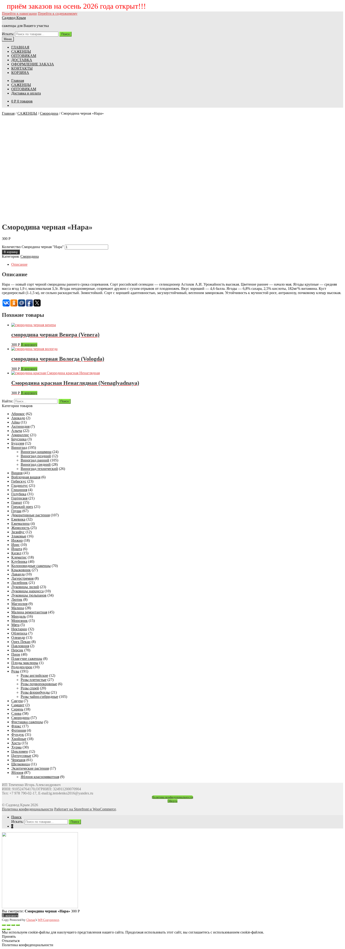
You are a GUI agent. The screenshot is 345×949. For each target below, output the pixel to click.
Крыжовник (21, 570)
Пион (15, 654)
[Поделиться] (8, 925)
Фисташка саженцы (27, 722)
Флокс (16, 726)
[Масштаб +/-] (18, 925)
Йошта (16, 549)
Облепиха (19, 633)
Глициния (19, 490)
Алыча (16, 431)
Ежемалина (20, 524)
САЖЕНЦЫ (21, 51)
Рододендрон (21, 667)
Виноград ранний (35, 460)
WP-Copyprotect (48, 920)
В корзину (11, 252)
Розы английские (34, 675)
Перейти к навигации (19, 13)
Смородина (49, 113)
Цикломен (19, 751)
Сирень (17, 709)
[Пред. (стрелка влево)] (4, 929)
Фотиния (18, 730)
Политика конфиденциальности (172, 797)
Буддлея (17, 443)
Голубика (18, 494)
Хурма (16, 747)
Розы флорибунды (35, 692)
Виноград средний (36, 464)
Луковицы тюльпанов (28, 595)
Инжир (17, 540)
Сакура (17, 701)
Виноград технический (39, 469)
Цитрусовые (21, 756)
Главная (17, 81)
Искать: (8, 34)
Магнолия (19, 604)
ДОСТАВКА (21, 60)
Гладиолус (19, 486)
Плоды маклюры (24, 663)
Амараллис (20, 435)
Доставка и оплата (26, 93)
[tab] (177, 264)
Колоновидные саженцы (31, 566)
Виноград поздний (36, 456)
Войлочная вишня (25, 477)
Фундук (17, 735)
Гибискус (18, 481)
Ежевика (18, 519)
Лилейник (19, 583)
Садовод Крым (14, 18)
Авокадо (18, 418)
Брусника (19, 439)
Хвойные (18, 739)
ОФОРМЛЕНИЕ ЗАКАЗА (32, 64)
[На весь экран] (13, 925)
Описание (19, 264)
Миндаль (18, 616)
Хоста (16, 743)
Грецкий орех (22, 507)
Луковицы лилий (25, 587)
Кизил (16, 553)
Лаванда (18, 574)
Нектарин (19, 629)
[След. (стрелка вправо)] (8, 929)
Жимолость (20, 528)
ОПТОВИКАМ (23, 56)
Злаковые (18, 536)
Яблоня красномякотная (40, 777)
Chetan (30, 920)
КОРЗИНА (20, 73)
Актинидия (20, 426)
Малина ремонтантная (29, 612)
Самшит (17, 705)
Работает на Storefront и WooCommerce (85, 809)
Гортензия (19, 498)
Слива (16, 713)
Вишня (17, 473)
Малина (17, 608)
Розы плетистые (33, 680)
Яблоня (17, 773)
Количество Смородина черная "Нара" (33, 247)
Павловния (20, 646)
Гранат (16, 502)
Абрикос (18, 414)
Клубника (19, 561)
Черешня (18, 760)
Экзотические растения (30, 768)
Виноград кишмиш (36, 452)
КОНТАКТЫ (22, 68)
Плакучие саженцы (26, 659)
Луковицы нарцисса (27, 591)
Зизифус (18, 532)
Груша (16, 511)
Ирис (15, 545)
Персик (17, 650)
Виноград (19, 448)
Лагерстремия (22, 578)
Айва (15, 422)
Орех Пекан (21, 642)
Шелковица (20, 764)
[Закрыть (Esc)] (4, 925)
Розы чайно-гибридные (39, 697)
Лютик (16, 599)
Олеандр (18, 637)
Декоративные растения (30, 515)
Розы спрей (30, 688)
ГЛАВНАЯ (20, 47)
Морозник (19, 621)
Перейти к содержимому (57, 13)
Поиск (65, 34)
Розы (15, 671)
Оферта (172, 801)
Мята (15, 625)
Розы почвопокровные (39, 684)
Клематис (19, 557)
